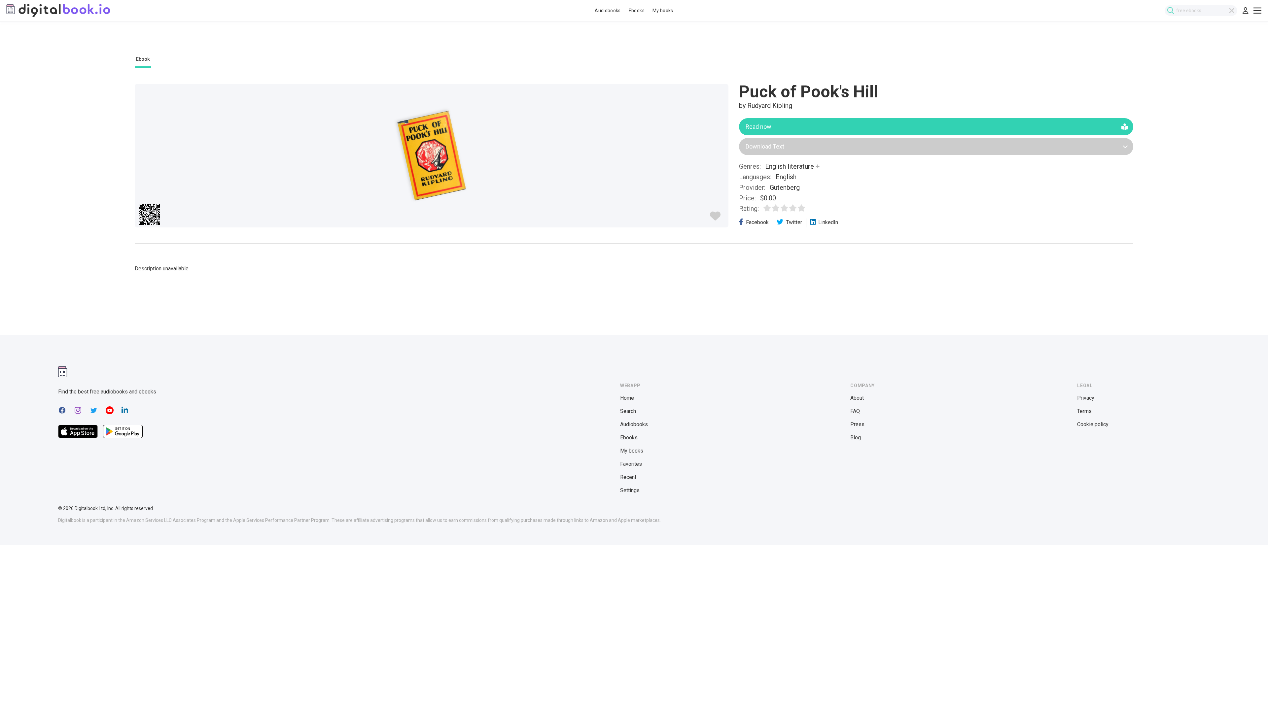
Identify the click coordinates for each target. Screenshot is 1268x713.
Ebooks (637, 10)
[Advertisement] (634, 42)
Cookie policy (1093, 424)
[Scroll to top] (1250, 695)
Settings (630, 490)
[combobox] (1201, 10)
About (857, 398)
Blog (855, 437)
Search (628, 411)
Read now (758, 126)
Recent (628, 477)
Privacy (1085, 398)
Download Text (765, 146)
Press (857, 424)
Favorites (631, 464)
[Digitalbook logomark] (62, 371)
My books (662, 10)
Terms (1084, 411)
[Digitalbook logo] (57, 10)
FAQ (855, 411)
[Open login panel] (1246, 10)
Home (627, 398)
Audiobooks (608, 10)
